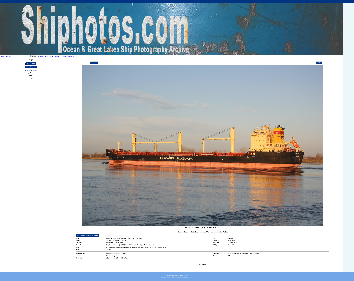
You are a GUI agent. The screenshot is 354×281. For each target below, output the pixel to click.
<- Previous (94, 63)
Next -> (319, 63)
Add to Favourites (31, 67)
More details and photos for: (87, 235)
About (64, 56)
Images (40, 56)
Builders (57, 56)
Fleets (51, 56)
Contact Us (71, 56)
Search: (8, 56)
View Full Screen (30, 63)
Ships (46, 56)
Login (351, 1)
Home (2, 56)
